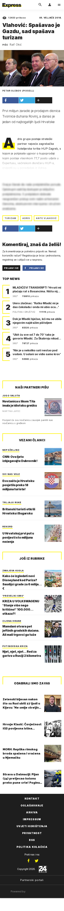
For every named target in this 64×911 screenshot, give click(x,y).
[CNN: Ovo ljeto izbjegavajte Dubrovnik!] (53, 456)
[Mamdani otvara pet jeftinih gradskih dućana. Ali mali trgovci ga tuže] (53, 628)
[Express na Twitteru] (36, 860)
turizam (10, 218)
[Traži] (40, 5)
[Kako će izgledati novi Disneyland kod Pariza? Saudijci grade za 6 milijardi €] (53, 578)
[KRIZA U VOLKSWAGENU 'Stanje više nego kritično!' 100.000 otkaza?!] (53, 603)
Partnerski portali (32, 880)
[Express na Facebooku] (28, 860)
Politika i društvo (24, 312)
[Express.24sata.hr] (12, 2)
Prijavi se (11, 268)
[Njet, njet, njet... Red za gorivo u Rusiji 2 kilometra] (53, 654)
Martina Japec (11, 411)
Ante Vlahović (46, 218)
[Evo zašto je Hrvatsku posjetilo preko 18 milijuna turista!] (53, 480)
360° (16, 296)
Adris (26, 218)
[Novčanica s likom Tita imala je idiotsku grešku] (53, 407)
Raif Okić (16, 44)
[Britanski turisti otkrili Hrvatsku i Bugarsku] (53, 509)
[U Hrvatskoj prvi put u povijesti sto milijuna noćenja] (53, 533)
